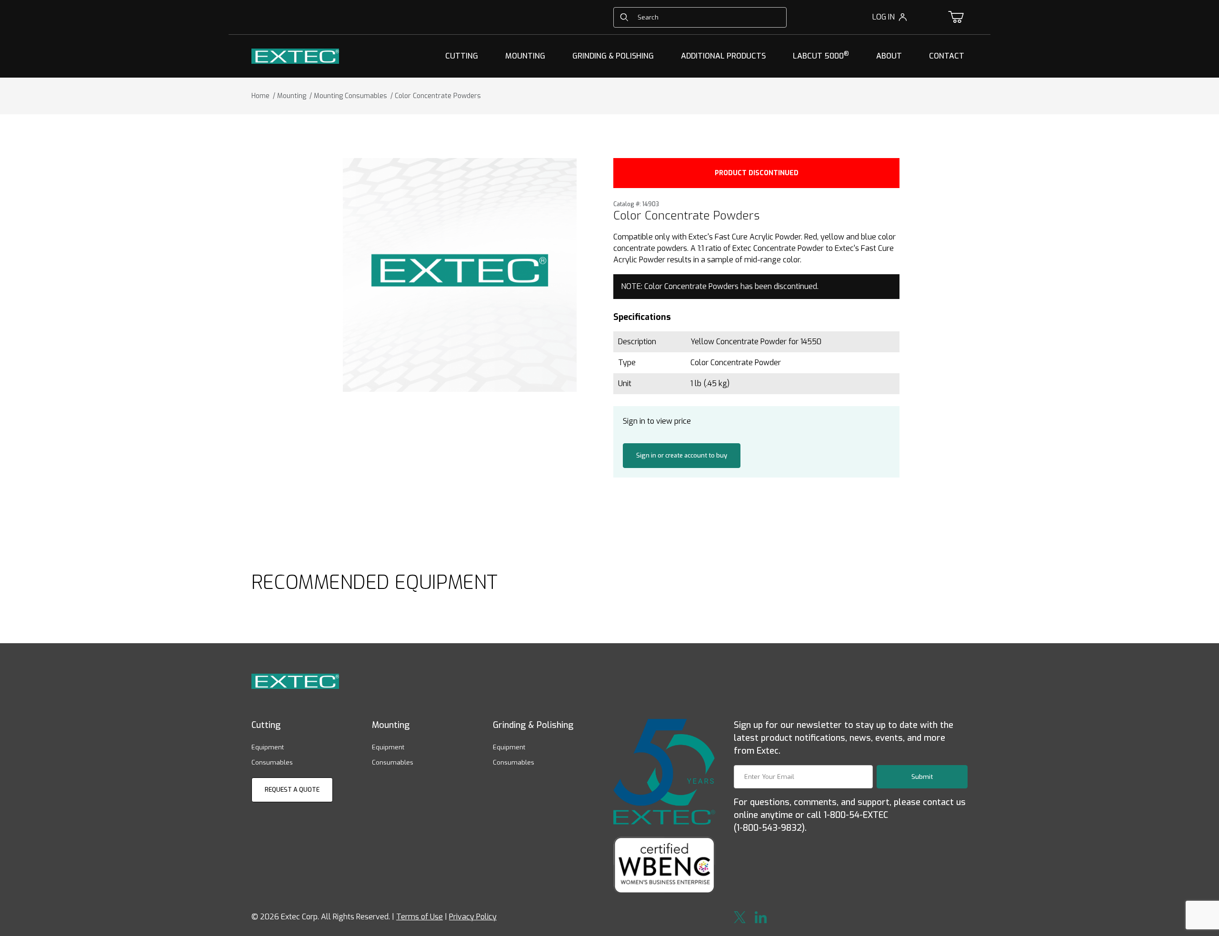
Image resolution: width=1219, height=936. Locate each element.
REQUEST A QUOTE (292, 790)
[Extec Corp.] (295, 55)
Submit (922, 777)
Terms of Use (419, 917)
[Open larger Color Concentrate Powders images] (460, 275)
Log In (883, 17)
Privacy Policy (473, 917)
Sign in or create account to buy (681, 455)
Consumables (272, 762)
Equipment (267, 747)
